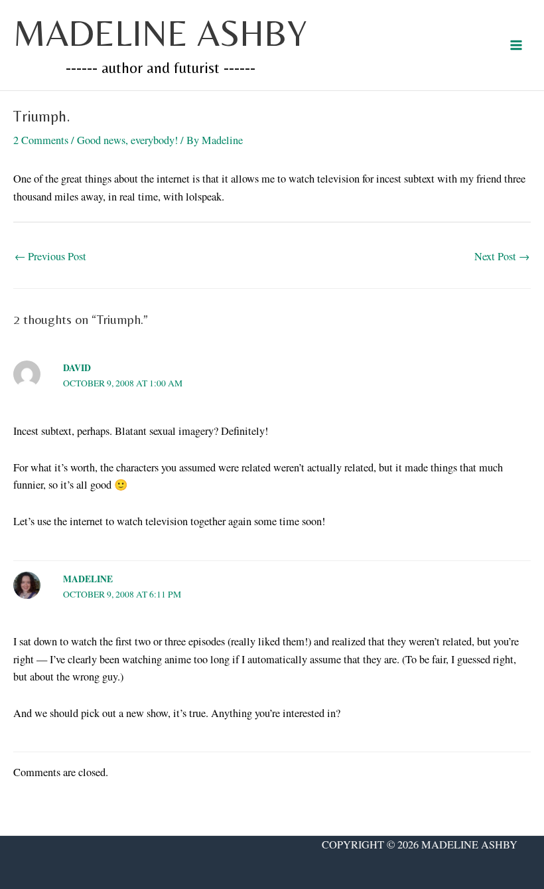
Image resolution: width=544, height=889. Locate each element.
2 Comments (40, 140)
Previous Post (50, 256)
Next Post (501, 256)
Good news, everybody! (127, 140)
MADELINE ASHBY (160, 33)
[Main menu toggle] (516, 45)
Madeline (88, 579)
